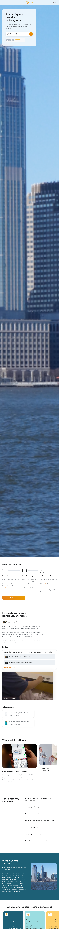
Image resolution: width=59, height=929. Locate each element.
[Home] (29, 2)
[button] (45, 583)
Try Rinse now (13, 597)
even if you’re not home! (8, 587)
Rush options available (46, 585)
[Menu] (3, 2)
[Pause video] (51, 698)
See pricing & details (9, 667)
